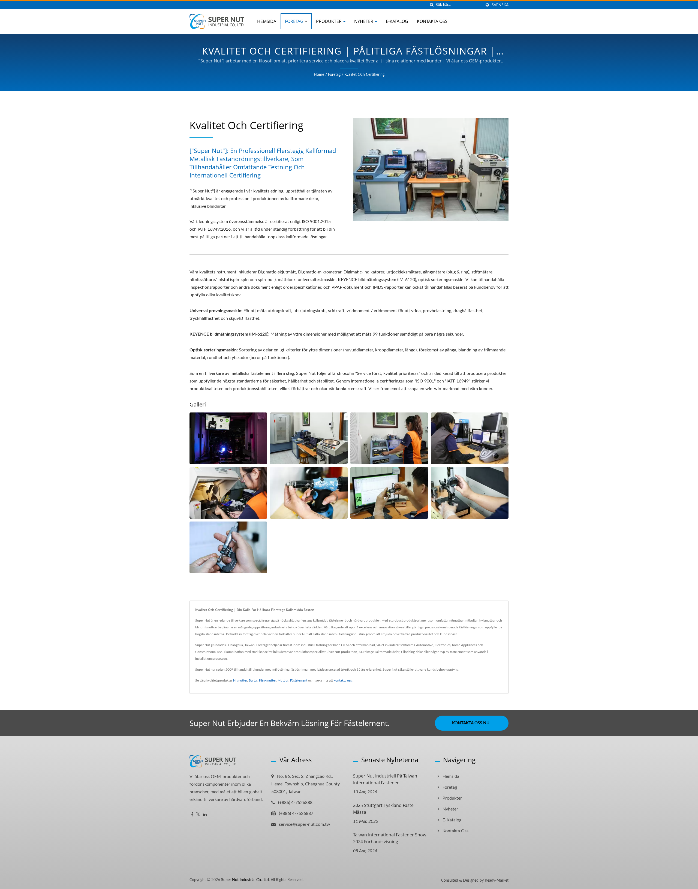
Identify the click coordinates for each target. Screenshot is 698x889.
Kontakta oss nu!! (472, 723)
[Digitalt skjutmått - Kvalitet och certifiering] (389, 493)
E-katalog (397, 21)
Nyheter (364, 21)
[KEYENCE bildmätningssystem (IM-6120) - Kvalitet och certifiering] (470, 438)
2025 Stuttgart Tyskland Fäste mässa (383, 808)
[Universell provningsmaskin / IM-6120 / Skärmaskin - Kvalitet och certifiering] (309, 438)
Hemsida (266, 21)
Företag (295, 21)
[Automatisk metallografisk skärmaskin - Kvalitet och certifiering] (228, 493)
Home (319, 75)
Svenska (500, 5)
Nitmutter (240, 680)
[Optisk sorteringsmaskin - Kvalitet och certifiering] (228, 438)
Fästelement (298, 680)
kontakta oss (343, 680)
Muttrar (283, 680)
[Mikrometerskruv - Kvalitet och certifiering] (228, 547)
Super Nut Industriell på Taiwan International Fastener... (385, 779)
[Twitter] (198, 815)
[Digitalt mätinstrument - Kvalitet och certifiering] (470, 493)
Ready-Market (497, 880)
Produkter (329, 21)
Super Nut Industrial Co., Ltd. (245, 880)
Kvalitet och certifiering (364, 75)
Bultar (253, 680)
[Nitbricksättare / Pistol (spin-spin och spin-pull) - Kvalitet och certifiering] (309, 493)
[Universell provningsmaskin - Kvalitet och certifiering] (389, 438)
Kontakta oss (432, 21)
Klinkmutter (267, 680)
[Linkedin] (205, 815)
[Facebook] (192, 815)
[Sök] (432, 5)
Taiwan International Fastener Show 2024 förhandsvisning (389, 838)
